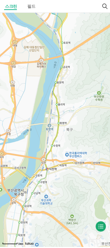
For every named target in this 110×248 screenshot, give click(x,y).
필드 (31, 6)
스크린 (11, 6)
